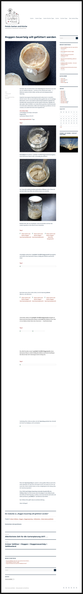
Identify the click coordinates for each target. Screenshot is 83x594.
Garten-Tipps (38, 18)
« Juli (61, 127)
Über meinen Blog (73, 18)
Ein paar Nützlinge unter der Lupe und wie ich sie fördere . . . (18, 560)
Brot (6, 97)
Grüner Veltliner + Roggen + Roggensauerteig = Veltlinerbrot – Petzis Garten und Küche (31, 519)
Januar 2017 (63, 100)
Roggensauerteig (10, 97)
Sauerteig (7, 98)
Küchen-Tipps (63, 18)
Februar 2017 (63, 98)
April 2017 (63, 96)
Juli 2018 (62, 91)
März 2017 (63, 97)
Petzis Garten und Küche (16, 26)
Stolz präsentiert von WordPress (22, 588)
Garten (32, 18)
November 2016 (64, 102)
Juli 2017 (62, 92)
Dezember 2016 (64, 101)
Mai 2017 (62, 95)
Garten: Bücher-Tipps (48, 18)
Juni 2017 (62, 93)
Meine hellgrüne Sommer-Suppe (12, 562)
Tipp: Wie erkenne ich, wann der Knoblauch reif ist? (16, 563)
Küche (57, 18)
